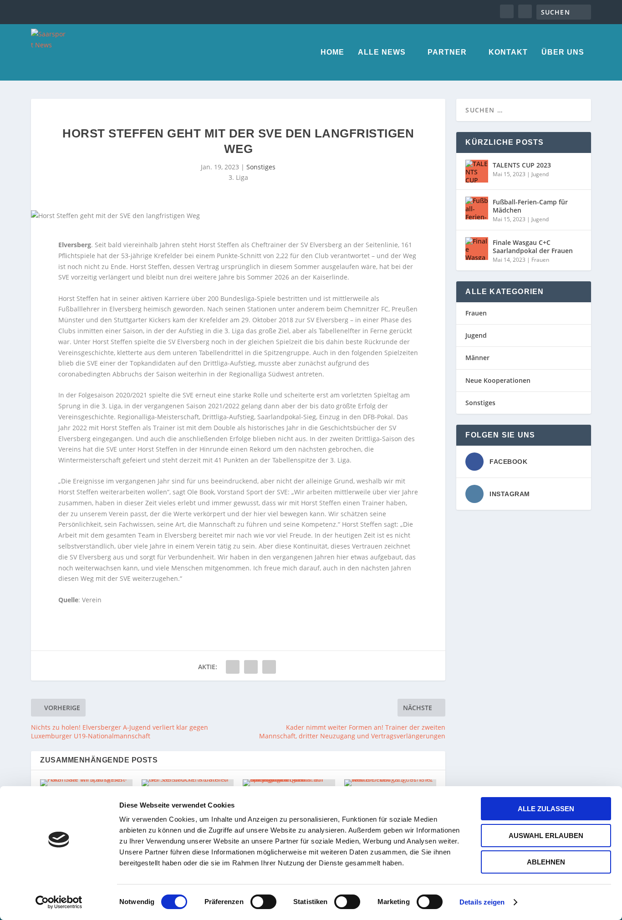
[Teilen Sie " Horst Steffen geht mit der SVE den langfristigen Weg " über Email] (251, 667)
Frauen (540, 260)
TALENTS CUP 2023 (522, 165)
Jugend (540, 174)
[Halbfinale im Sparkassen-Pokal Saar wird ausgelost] (86, 783)
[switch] (263, 902)
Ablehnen (546, 862)
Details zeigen (482, 902)
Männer (477, 357)
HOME (332, 52)
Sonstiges (260, 167)
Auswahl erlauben (546, 835)
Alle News (382, 52)
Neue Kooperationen (497, 380)
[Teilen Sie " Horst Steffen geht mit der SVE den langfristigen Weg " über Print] (269, 667)
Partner (447, 52)
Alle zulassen (546, 809)
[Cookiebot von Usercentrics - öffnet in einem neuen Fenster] (59, 902)
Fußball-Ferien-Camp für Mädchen (530, 206)
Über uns (562, 52)
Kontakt (508, 52)
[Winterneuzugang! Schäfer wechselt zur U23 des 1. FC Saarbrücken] (390, 783)
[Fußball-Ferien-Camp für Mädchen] (476, 208)
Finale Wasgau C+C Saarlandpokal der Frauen (533, 246)
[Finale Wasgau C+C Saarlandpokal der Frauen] (476, 248)
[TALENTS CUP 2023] (476, 171)
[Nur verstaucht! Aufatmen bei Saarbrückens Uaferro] (188, 783)
